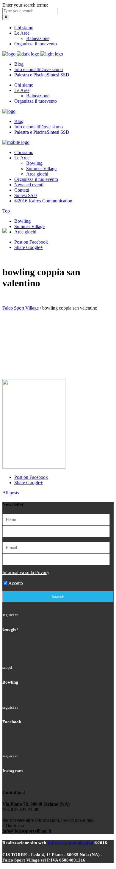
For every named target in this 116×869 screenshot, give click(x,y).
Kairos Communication (70, 842)
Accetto (15, 583)
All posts (10, 492)
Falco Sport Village (20, 307)
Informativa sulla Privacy (25, 572)
